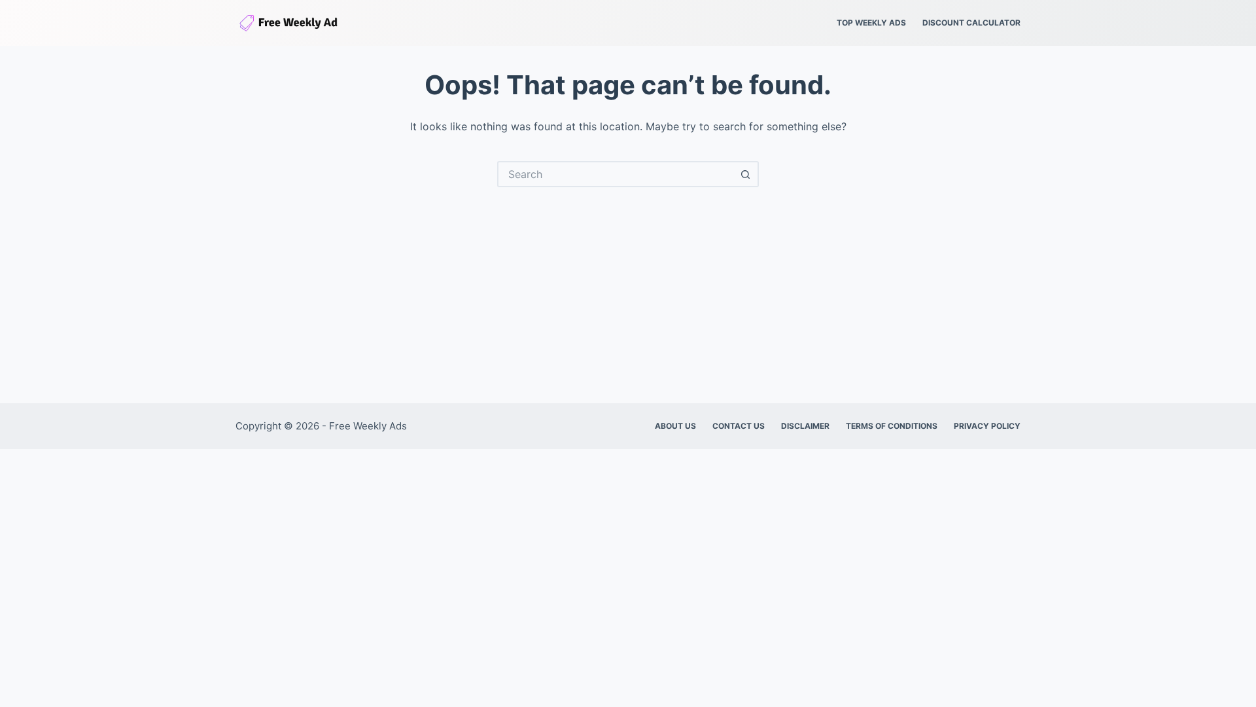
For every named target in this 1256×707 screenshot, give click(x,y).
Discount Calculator (971, 22)
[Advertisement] (628, 285)
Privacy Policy (987, 426)
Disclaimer (805, 426)
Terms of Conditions (891, 426)
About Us (675, 426)
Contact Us (738, 426)
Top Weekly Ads (871, 22)
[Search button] (746, 174)
